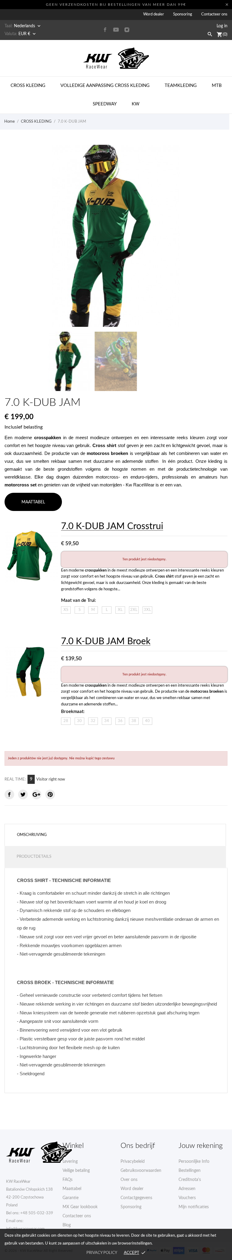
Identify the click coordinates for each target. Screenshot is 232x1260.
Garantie (71, 1198)
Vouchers (187, 1198)
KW (136, 104)
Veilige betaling (76, 1171)
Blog (67, 1225)
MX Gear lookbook (80, 1207)
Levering (70, 1161)
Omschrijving (32, 835)
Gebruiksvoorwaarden (141, 1171)
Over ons (129, 1180)
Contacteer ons (214, 14)
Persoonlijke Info (194, 1161)
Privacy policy (101, 1253)
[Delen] (9, 794)
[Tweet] (23, 794)
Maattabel (72, 1189)
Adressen (187, 1189)
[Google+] (36, 794)
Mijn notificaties (194, 1207)
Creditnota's (190, 1180)
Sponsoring (182, 14)
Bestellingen (190, 1171)
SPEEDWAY (105, 104)
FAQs (67, 1180)
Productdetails (34, 857)
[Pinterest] (50, 794)
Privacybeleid (133, 1161)
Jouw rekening (201, 1145)
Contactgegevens (136, 1198)
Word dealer (153, 14)
